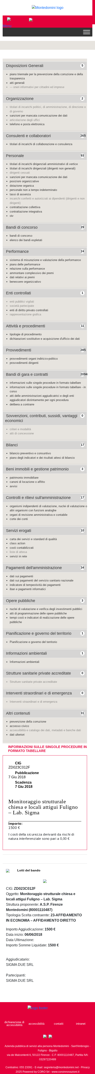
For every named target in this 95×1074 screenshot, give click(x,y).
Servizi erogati (18, 530)
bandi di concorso (21, 235)
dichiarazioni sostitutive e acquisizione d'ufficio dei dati (45, 338)
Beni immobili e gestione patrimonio (37, 469)
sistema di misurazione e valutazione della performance (45, 260)
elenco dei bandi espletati (26, 240)
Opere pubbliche (20, 600)
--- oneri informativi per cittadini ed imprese (37, 87)
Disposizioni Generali (24, 65)
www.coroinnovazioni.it (65, 1071)
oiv (11, 215)
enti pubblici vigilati (22, 301)
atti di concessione (22, 433)
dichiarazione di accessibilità (14, 1023)
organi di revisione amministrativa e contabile (38, 514)
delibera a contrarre (22, 404)
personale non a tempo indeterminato (33, 190)
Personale (15, 155)
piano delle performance (25, 264)
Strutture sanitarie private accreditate (38, 673)
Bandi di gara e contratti (27, 374)
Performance (17, 251)
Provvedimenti (18, 350)
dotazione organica (22, 185)
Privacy (85, 1067)
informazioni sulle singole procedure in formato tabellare (45, 382)
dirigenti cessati (20, 172)
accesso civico (19, 726)
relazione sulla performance (27, 268)
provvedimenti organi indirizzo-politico (34, 358)
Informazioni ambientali (26, 653)
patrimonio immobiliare (24, 477)
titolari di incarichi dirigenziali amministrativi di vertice (44, 164)
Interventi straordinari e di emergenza (39, 693)
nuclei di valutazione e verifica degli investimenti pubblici (46, 609)
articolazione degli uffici (25, 120)
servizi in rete (18, 556)
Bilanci (12, 445)
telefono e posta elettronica (27, 124)
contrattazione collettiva (25, 207)
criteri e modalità (20, 429)
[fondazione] (31, 20)
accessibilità (36, 1023)
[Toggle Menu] (86, 32)
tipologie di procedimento (26, 334)
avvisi (13, 486)
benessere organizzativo (25, 281)
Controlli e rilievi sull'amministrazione (38, 497)
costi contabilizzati (22, 547)
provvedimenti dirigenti (24, 362)
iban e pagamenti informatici (28, 589)
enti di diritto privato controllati (29, 310)
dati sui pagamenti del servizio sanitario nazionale (41, 580)
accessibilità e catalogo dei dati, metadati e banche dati (45, 730)
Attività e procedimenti (25, 326)
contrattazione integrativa (26, 211)
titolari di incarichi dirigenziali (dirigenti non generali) (42, 168)
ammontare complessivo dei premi (32, 273)
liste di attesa (18, 552)
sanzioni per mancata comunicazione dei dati (38, 115)
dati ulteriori (17, 734)
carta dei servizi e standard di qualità (33, 539)
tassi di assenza (20, 194)
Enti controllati (18, 293)
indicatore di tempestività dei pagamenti (35, 585)
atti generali (17, 82)
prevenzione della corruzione (28, 721)
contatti (58, 1023)
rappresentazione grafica (25, 314)
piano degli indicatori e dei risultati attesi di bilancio (42, 457)
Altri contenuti (18, 713)
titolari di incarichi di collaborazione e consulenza (41, 144)
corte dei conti (19, 519)
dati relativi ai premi (22, 277)
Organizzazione (20, 98)
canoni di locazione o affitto (27, 481)
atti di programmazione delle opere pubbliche (38, 613)
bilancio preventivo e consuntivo (30, 453)
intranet (81, 1023)
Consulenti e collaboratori (28, 136)
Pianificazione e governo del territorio (38, 633)
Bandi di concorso (22, 227)
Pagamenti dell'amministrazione (34, 568)
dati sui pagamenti (21, 576)
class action (17, 543)
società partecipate (22, 305)
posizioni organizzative (24, 181)
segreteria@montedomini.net (61, 1067)
